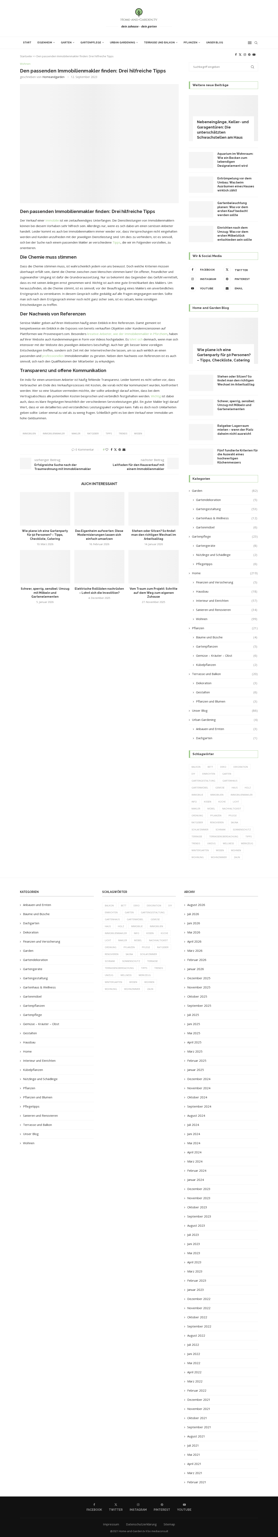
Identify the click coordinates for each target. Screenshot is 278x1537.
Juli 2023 (193, 1235)
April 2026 (194, 941)
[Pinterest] (249, 54)
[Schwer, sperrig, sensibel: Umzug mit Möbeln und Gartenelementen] (45, 566)
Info (194, 801)
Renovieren (217, 822)
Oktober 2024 (197, 1097)
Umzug (211, 843)
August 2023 (196, 1225)
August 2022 (196, 1335)
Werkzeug (247, 843)
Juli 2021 (193, 1445)
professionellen (53, 356)
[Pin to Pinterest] (119, 449)
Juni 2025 (193, 1024)
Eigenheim (44, 42)
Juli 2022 (193, 1345)
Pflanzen (190, 42)
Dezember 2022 (198, 1299)
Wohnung (198, 857)
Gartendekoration (226, 500)
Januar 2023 (195, 1290)
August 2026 (196, 905)
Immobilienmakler (54, 433)
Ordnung (197, 815)
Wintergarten (200, 850)
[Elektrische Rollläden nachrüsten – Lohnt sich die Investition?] (99, 566)
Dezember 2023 (198, 1189)
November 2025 (198, 987)
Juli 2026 (193, 914)
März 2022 (194, 1381)
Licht (236, 801)
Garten (66, 42)
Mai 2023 (193, 1253)
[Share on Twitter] (115, 449)
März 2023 (194, 1271)
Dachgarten (226, 738)
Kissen (207, 801)
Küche (222, 801)
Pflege (233, 815)
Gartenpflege (90, 42)
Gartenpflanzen (226, 646)
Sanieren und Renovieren (226, 610)
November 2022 (198, 1308)
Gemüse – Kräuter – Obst (226, 655)
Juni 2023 (193, 1244)
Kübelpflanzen (226, 665)
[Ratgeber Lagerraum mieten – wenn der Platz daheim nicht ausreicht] (201, 432)
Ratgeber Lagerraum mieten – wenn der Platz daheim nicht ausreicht (235, 429)
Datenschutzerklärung (141, 1524)
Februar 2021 (196, 1482)
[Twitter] (240, 54)
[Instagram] (245, 54)
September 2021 (199, 1427)
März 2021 (194, 1473)
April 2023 (194, 1262)
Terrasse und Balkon (159, 42)
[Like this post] (106, 449)
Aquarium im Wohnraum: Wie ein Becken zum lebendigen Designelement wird (235, 159)
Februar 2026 (196, 960)
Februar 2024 (196, 1170)
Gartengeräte (226, 545)
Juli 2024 (193, 1125)
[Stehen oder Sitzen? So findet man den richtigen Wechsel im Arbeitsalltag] (153, 508)
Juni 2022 (193, 1354)
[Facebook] (236, 54)
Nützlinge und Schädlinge (226, 555)
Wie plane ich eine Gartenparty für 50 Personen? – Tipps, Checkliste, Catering (45, 534)
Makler (76, 433)
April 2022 (194, 1372)
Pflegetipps (226, 564)
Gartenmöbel (226, 527)
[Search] (256, 43)
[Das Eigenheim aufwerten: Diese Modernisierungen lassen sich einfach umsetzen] (99, 508)
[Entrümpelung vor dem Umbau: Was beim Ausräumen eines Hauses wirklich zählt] (201, 185)
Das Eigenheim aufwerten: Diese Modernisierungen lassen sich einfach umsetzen (99, 534)
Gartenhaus (229, 780)
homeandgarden (53, 77)
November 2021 (198, 1409)
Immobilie (52, 220)
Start (27, 42)
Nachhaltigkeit (231, 808)
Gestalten (226, 692)
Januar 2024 (195, 1180)
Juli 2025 (193, 1015)
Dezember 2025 (198, 978)
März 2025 (194, 1051)
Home (225, 573)
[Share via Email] (124, 449)
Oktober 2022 (197, 1317)
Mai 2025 (193, 1033)
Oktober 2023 (197, 1207)
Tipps (116, 242)
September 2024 (199, 1106)
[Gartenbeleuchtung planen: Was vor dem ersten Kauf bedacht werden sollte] (201, 209)
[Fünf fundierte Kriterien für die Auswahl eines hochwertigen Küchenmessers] (201, 457)
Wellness (228, 843)
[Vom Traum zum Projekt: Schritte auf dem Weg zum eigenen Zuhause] (153, 566)
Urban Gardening (122, 42)
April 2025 (194, 1042)
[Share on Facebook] (111, 449)
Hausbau (226, 591)
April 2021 (194, 1464)
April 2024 (194, 1152)
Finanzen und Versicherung (226, 582)
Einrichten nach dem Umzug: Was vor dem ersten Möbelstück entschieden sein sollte (234, 233)
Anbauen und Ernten (226, 729)
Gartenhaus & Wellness (226, 518)
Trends (123, 433)
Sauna (234, 822)
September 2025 (199, 1005)
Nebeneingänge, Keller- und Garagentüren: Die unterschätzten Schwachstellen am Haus (223, 129)
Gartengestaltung (226, 509)
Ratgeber (93, 433)
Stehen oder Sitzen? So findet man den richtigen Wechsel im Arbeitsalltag (153, 534)
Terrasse (197, 836)
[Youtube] (254, 54)
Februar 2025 (196, 1060)
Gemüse (219, 787)
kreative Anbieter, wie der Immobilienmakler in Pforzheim (127, 334)
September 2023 (199, 1216)
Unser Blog (214, 42)
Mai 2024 (193, 1143)
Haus (235, 787)
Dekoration (226, 683)
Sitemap (169, 1524)
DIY (193, 773)
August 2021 (196, 1436)
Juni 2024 (193, 1134)
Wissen (138, 433)
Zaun (237, 857)
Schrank (221, 829)
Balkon (196, 766)
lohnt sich (136, 339)
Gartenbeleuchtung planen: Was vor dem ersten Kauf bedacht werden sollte (232, 209)
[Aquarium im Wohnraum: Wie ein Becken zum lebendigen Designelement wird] (201, 160)
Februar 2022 (196, 1390)
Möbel (211, 808)
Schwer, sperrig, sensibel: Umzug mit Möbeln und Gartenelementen (45, 592)
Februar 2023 (196, 1280)
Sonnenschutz (242, 829)
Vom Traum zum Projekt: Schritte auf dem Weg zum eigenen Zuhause (153, 592)
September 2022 (199, 1326)
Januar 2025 (195, 1070)
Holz (248, 787)
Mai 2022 (193, 1363)
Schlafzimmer (200, 829)
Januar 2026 (195, 969)
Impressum (111, 1524)
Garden (225, 491)
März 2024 (194, 1161)
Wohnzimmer (219, 857)
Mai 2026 (193, 932)
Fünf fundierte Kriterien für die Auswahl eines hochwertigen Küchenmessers (237, 456)
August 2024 (196, 1115)
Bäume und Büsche (226, 637)
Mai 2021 (193, 1454)
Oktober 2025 (197, 996)
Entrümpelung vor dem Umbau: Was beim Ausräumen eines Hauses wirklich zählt (235, 184)
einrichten (208, 773)
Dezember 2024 (198, 1079)
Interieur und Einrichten (226, 600)
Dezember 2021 (198, 1400)
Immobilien (29, 433)
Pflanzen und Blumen (226, 701)
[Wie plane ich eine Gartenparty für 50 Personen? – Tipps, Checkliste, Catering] (45, 508)
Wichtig (156, 396)
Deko (223, 766)
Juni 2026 (193, 923)
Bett (210, 766)
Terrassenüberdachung (223, 836)
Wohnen (226, 619)
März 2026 (194, 951)
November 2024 (198, 1088)
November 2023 (198, 1198)
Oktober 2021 (197, 1418)
